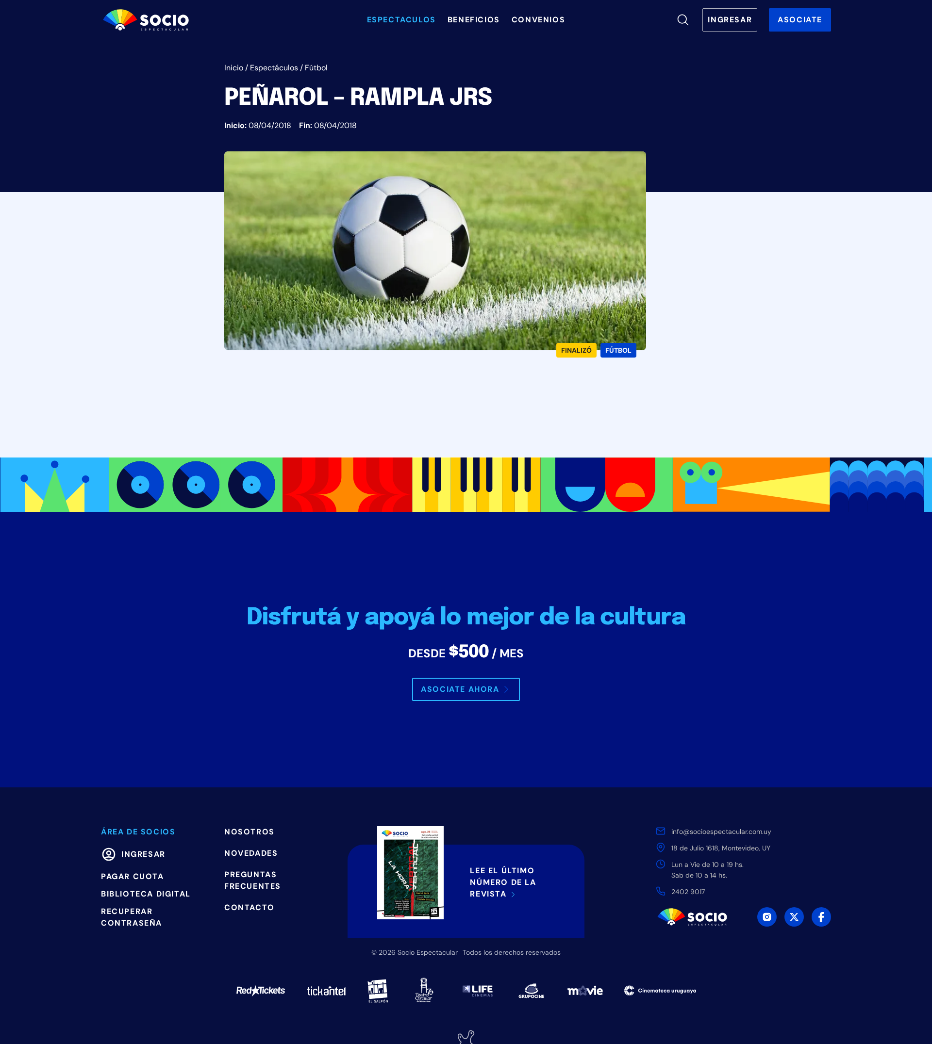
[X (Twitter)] (794, 917)
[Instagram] (767, 917)
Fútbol (316, 68)
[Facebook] (821, 917)
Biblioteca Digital (146, 894)
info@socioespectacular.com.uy (721, 831)
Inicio (233, 68)
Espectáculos (274, 68)
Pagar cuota (132, 876)
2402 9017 (688, 891)
